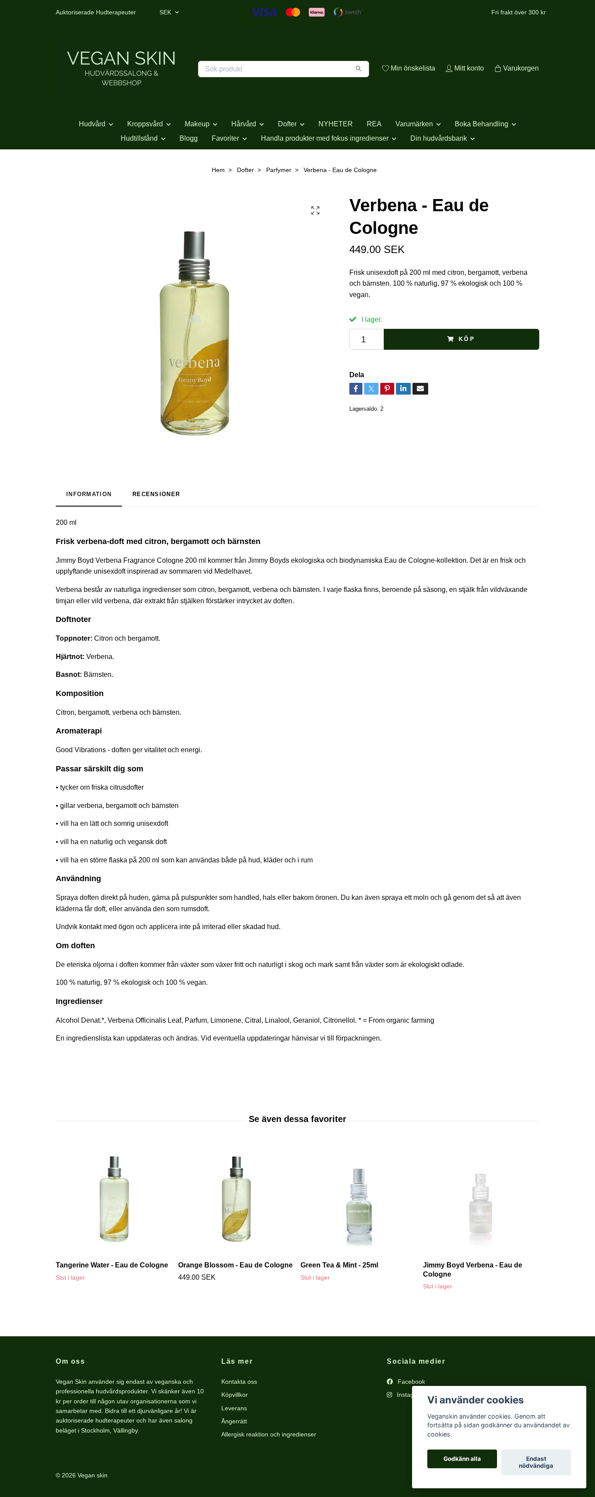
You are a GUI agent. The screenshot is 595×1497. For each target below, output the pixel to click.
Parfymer (278, 200)
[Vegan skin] (177, 78)
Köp (467, 370)
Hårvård (243, 155)
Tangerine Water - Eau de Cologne (112, 1296)
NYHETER (335, 155)
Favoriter (225, 169)
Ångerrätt (234, 1452)
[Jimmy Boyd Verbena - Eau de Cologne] (481, 1230)
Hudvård (92, 155)
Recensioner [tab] (156, 525)
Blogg (188, 169)
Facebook (410, 1412)
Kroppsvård (145, 155)
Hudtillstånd (139, 169)
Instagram (410, 1426)
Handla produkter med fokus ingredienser (325, 169)
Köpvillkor (234, 1426)
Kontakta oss (239, 1412)
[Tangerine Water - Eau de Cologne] (114, 1230)
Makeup (197, 155)
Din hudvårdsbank (438, 169)
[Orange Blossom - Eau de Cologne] (236, 1230)
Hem (218, 200)
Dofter (287, 155)
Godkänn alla (462, 1459)
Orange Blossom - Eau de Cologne (235, 1296)
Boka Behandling (481, 155)
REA (374, 155)
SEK (166, 12)
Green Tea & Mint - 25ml (339, 1296)
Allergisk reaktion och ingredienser (268, 1465)
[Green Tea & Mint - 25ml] (358, 1230)
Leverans (234, 1439)
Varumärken (414, 155)
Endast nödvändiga (536, 1463)
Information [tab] (89, 525)
